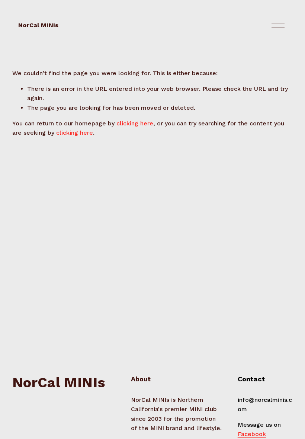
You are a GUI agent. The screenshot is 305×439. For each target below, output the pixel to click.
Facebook (252, 434)
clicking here (134, 123)
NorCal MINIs (38, 25)
